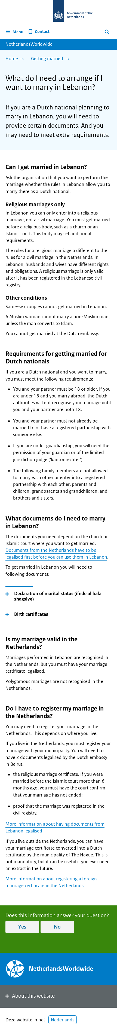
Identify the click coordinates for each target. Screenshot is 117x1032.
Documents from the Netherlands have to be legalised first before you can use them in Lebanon (56, 553)
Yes (22, 926)
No (57, 926)
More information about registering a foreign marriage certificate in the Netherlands (51, 882)
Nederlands (62, 1020)
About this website (33, 996)
